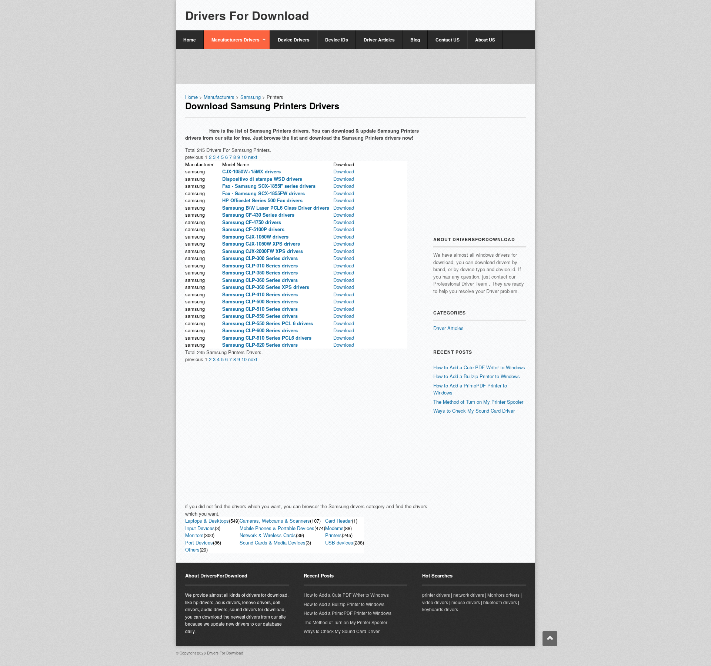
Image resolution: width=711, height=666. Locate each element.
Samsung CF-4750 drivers (251, 222)
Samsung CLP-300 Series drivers (260, 258)
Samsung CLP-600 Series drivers (260, 330)
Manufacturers (219, 96)
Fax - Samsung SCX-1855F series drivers (269, 185)
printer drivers (436, 595)
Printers (333, 535)
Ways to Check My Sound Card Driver (474, 410)
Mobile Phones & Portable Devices (277, 528)
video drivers (435, 602)
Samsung (251, 96)
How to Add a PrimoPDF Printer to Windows (347, 613)
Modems (334, 528)
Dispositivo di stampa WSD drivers (262, 178)
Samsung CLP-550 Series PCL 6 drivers (267, 323)
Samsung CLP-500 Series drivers (260, 301)
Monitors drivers (503, 595)
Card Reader (338, 520)
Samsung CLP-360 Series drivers (260, 279)
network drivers (468, 595)
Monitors (194, 535)
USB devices (339, 542)
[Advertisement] (439, 12)
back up (550, 638)
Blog (415, 39)
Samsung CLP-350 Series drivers (260, 272)
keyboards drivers (440, 609)
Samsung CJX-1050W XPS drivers (261, 243)
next (252, 156)
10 (244, 156)
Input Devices (200, 528)
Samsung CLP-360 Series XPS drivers (265, 286)
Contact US (447, 39)
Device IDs (336, 39)
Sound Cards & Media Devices (273, 542)
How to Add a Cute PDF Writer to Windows (479, 367)
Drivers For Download (247, 15)
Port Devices (199, 542)
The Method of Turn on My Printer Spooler (478, 401)
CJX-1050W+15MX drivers (251, 171)
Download (343, 171)
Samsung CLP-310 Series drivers (260, 265)
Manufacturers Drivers (232, 42)
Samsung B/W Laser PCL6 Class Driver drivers (275, 207)
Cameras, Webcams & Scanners (275, 520)
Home (189, 39)
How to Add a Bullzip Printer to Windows (476, 376)
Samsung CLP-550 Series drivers (260, 315)
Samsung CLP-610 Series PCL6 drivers (266, 337)
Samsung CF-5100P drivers (253, 229)
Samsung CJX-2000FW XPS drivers (262, 250)
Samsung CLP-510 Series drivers (260, 308)
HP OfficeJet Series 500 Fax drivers (262, 200)
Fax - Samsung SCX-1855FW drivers (263, 193)
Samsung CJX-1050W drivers (255, 236)
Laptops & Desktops (207, 520)
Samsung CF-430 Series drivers (258, 214)
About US (485, 39)
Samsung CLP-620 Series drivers (260, 344)
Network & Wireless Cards (268, 535)
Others (192, 549)
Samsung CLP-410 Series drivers (260, 294)
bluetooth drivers (500, 602)
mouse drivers (465, 602)
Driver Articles (379, 39)
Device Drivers (294, 39)
